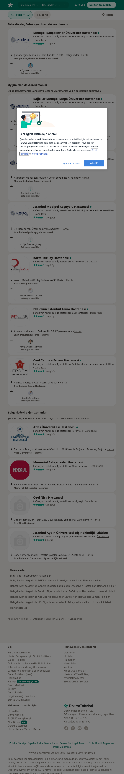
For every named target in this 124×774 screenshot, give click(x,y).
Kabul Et (94, 163)
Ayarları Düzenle (71, 163)
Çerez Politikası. (40, 154)
